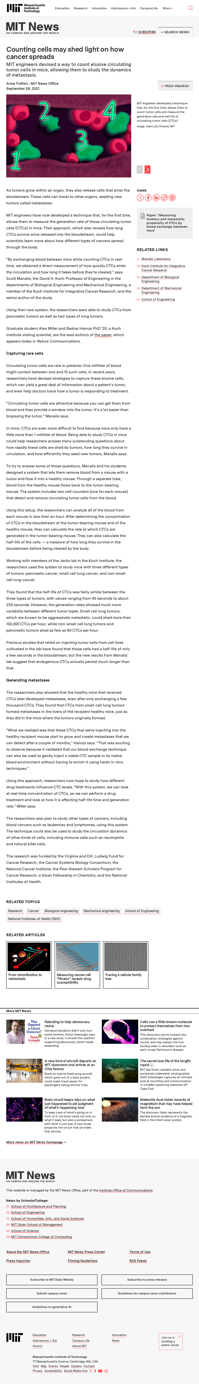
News (116, 1340)
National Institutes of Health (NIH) (34, 919)
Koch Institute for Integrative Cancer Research (163, 268)
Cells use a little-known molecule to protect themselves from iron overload (166, 1026)
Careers (76, 1366)
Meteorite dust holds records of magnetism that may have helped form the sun (166, 1104)
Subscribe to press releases (147, 1279)
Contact (89, 1366)
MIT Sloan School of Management (37, 1224)
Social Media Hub (75, 1371)
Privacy (38, 1371)
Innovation (99, 8)
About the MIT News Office (27, 1252)
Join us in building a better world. (170, 1341)
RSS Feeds (138, 1261)
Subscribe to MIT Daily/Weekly (52, 1279)
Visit (36, 1366)
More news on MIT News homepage (34, 1142)
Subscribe (147, 32)
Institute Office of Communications (126, 1190)
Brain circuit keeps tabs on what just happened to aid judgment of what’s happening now (70, 1104)
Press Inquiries (18, 1261)
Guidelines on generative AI (52, 1307)
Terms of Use (139, 1252)
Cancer (33, 911)
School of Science (24, 1231)
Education (62, 8)
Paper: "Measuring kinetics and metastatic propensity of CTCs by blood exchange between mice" (167, 222)
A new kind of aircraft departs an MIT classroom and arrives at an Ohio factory (70, 1065)
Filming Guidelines (82, 1261)
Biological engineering (61, 911)
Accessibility (53, 1371)
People (64, 1366)
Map (44, 1366)
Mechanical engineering (102, 911)
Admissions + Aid (123, 8)
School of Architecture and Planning (38, 1206)
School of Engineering (158, 299)
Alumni (37, 1346)
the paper (102, 334)
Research (80, 8)
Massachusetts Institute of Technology (60, 1357)
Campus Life (149, 8)
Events (53, 1366)
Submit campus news (52, 1293)
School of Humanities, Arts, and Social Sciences (47, 1218)
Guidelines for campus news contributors (147, 1293)
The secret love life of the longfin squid (165, 1063)
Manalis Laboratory (156, 259)
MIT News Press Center (86, 1252)
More (168, 8)
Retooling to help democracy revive (67, 1024)
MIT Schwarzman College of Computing (41, 1237)
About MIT (79, 1346)
